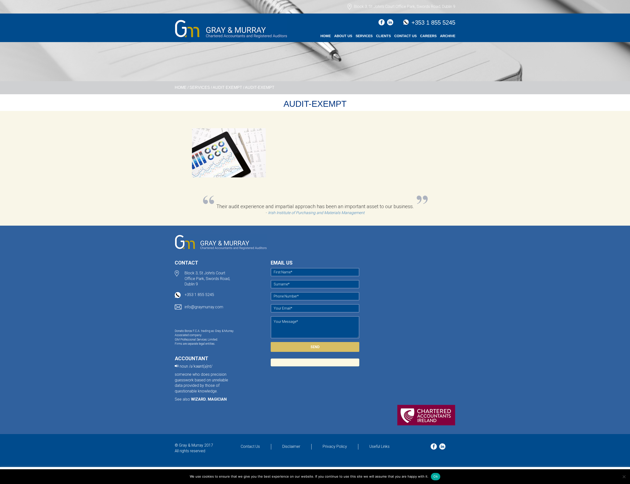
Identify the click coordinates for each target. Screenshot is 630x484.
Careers (428, 36)
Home (325, 36)
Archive (447, 36)
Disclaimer (291, 446)
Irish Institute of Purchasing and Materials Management (316, 212)
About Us (343, 36)
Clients (383, 36)
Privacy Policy (335, 446)
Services (364, 36)
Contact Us (405, 36)
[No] (623, 476)
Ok (435, 476)
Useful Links (379, 446)
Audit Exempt (227, 87)
